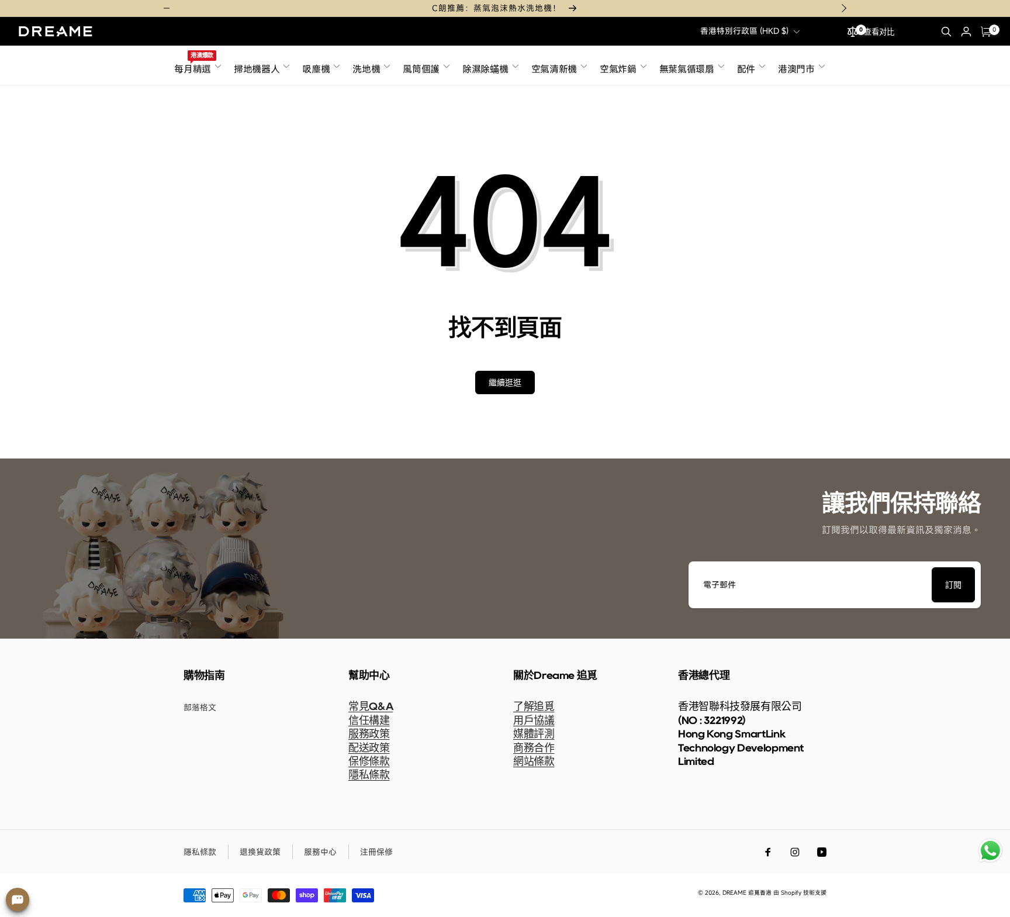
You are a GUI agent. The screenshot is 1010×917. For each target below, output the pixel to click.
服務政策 (369, 734)
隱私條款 (369, 775)
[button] (946, 31)
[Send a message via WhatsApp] (990, 850)
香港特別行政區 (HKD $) (744, 30)
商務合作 (534, 748)
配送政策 (369, 748)
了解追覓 (534, 706)
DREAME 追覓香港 (747, 893)
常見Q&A (370, 706)
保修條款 (369, 761)
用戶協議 (534, 720)
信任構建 (369, 720)
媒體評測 (534, 734)
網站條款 (534, 761)
